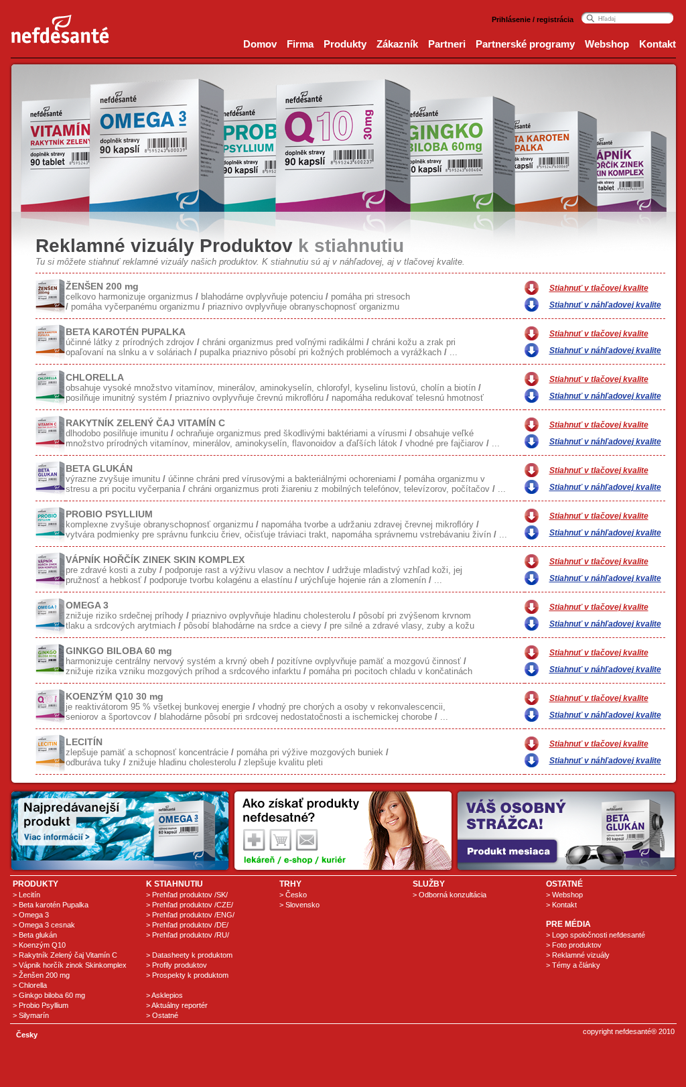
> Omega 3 (31, 915)
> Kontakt (561, 905)
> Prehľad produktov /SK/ (187, 895)
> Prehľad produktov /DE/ (187, 925)
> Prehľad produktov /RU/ (187, 935)
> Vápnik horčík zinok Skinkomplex (70, 965)
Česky (27, 1035)
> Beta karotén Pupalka (50, 905)
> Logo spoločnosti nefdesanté (595, 935)
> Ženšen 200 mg (41, 975)
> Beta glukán (35, 935)
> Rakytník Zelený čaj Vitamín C (65, 955)
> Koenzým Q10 (39, 945)
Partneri (447, 44)
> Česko (293, 895)
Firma (300, 44)
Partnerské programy (525, 44)
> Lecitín (26, 895)
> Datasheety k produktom (189, 955)
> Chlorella (30, 985)
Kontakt (657, 44)
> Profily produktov (176, 965)
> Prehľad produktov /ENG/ (190, 915)
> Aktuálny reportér (177, 1005)
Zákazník (397, 44)
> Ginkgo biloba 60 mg (49, 995)
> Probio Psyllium (40, 1005)
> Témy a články (573, 965)
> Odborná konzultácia (449, 895)
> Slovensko (299, 905)
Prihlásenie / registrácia (532, 19)
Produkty (345, 44)
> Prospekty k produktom (187, 975)
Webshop (607, 44)
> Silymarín (31, 1015)
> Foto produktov (574, 945)
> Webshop (564, 895)
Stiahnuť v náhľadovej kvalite (605, 305)
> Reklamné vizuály (578, 955)
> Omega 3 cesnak (44, 925)
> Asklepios (164, 995)
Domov (260, 44)
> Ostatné (162, 1015)
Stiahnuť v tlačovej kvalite (598, 288)
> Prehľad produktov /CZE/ (189, 905)
